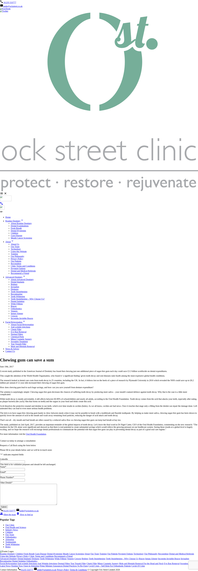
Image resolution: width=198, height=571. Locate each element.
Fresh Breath (29, 554)
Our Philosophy (151, 554)
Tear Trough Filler (78, 563)
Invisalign (185, 559)
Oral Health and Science (15, 527)
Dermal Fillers (64, 563)
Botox (8, 547)
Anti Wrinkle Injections (47, 563)
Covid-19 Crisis (138, 566)
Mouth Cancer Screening (73, 554)
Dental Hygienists (54, 554)
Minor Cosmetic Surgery (108, 563)
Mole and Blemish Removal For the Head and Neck (141, 563)
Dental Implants (24, 559)
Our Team (9, 535)
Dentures (35, 559)
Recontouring (6, 561)
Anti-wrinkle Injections (27, 563)
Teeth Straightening (97, 559)
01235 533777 (9, 2)
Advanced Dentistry (8, 559)
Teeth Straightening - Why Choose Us (122, 559)
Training (103, 554)
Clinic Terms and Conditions (41, 556)
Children (9, 532)
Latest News (5, 566)
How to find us (24, 514)
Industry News (11, 530)
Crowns (77, 559)
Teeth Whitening (12, 544)
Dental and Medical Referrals (181, 554)
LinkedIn (4, 459)
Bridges (85, 559)
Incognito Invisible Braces (169, 559)
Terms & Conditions (78, 570)
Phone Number (7, 477)
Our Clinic (9, 525)
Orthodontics (10, 537)
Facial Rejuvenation (8, 563)
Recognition (163, 554)
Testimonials (10, 542)
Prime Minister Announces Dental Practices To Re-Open (64, 566)
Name (3, 467)
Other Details (6, 482)
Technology (138, 554)
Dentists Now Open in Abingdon (25, 566)
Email (3, 472)
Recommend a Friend (63, 556)
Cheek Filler (91, 563)
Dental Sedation (19, 561)
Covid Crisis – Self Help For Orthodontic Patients (109, 566)
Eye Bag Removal (172, 563)
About (87, 554)
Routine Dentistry (7, 554)
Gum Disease (40, 554)
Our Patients (112, 554)
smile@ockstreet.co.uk (12, 6)
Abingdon (9, 539)
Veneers (70, 559)
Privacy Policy (22, 556)
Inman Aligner (151, 559)
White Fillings (61, 559)
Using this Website (8, 556)
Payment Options (125, 554)
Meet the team (8, 514)
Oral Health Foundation (36, 434)
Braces (142, 559)
